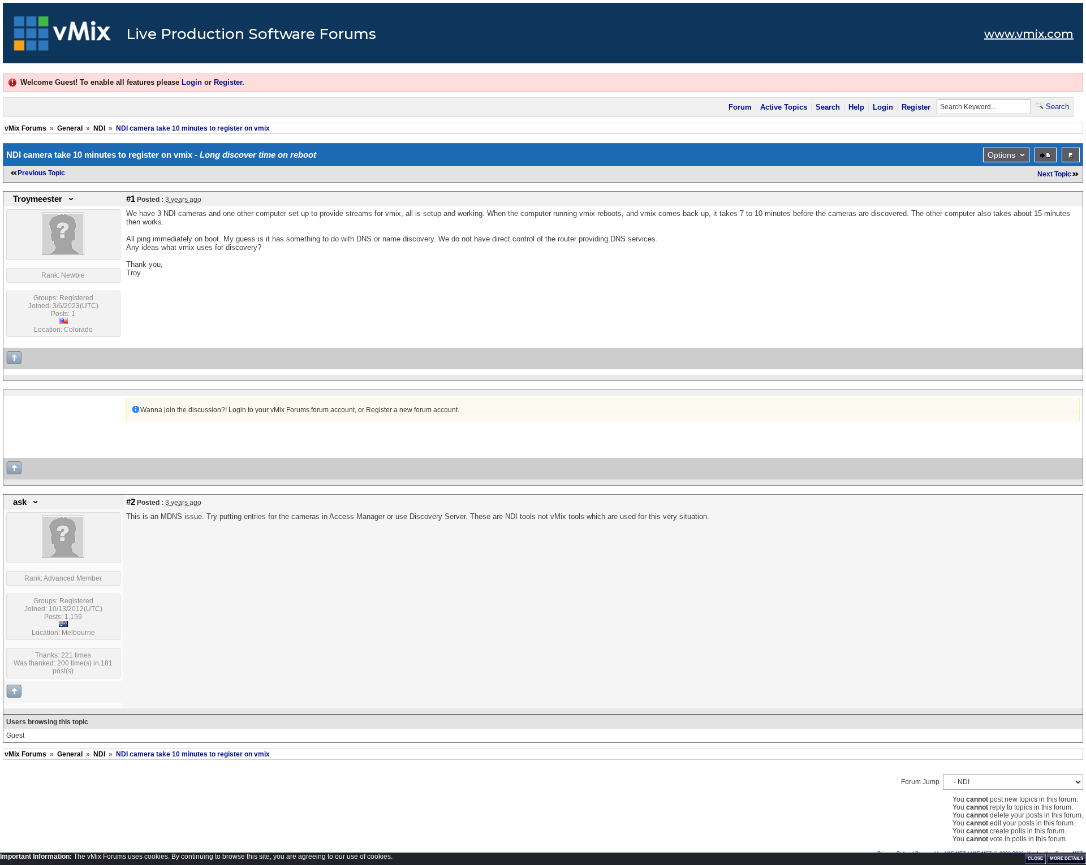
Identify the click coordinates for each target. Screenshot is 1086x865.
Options (1001, 154)
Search (828, 107)
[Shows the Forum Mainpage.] (62, 37)
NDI (99, 128)
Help (856, 107)
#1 (130, 199)
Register (228, 82)
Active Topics (783, 107)
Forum (740, 107)
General (70, 128)
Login (192, 82)
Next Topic (1054, 174)
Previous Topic (41, 173)
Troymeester (37, 199)
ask (20, 502)
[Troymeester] (63, 253)
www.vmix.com (1029, 34)
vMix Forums (25, 128)
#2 (130, 502)
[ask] (63, 556)
